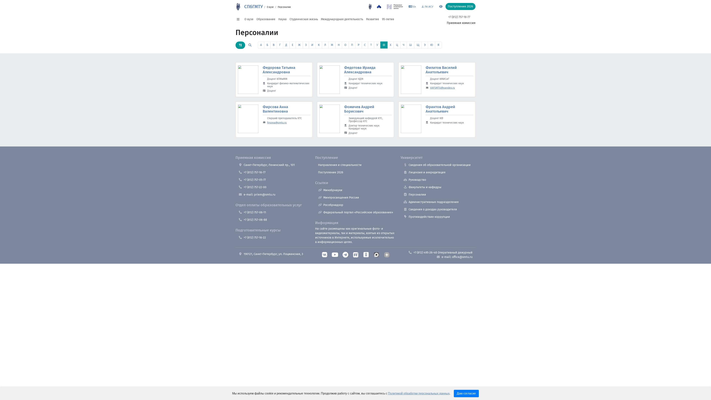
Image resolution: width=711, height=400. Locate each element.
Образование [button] (265, 19)
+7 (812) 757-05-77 (255, 179)
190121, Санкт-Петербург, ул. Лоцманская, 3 (273, 254)
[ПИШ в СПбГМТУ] (395, 6)
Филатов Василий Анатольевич (441, 69)
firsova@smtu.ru (277, 122)
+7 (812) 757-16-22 (255, 237)
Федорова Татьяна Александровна (279, 69)
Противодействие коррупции (429, 217)
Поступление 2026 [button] (460, 6)
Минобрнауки (332, 190)
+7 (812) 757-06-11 (255, 212)
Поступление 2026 (330, 172)
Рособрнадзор (333, 205)
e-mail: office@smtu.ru (457, 257)
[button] (239, 19)
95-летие (388, 19)
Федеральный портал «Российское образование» (358, 212)
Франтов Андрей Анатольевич (440, 109)
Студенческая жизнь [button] (304, 19)
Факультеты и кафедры (425, 187)
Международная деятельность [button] (342, 19)
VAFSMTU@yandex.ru (442, 87)
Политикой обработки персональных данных (419, 393)
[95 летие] (370, 6)
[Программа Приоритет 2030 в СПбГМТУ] (379, 6)
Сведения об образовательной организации (440, 165)
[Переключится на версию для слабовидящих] (440, 6)
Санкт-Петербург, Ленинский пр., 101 (269, 165)
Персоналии (417, 194)
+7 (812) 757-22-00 (255, 187)
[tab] (240, 45)
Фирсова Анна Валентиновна (275, 109)
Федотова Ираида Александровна (359, 69)
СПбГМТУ (253, 6)
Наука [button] (282, 19)
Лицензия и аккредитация (427, 172)
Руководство (417, 179)
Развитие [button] (372, 19)
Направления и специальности (340, 165)
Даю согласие (466, 393)
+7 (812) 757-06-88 (255, 219)
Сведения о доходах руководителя (433, 209)
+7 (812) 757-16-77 (459, 17)
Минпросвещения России (341, 197)
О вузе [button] (248, 19)
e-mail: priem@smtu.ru (259, 194)
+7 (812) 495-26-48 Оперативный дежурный (443, 252)
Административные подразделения (434, 202)
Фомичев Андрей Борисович (359, 109)
